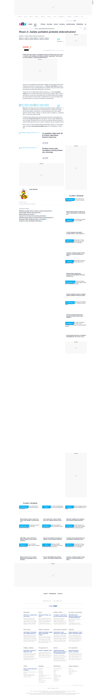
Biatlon (47, 615)
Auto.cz (30, 16)
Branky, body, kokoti (32, 668)
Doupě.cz (43, 16)
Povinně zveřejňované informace (70, 694)
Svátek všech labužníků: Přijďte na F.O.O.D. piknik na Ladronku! (75, 641)
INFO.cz (28, 616)
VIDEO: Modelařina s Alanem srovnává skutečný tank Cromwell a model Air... (75, 654)
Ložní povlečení (56, 679)
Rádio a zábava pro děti (73, 671)
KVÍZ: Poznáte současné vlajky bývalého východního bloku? (29, 657)
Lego (54, 672)
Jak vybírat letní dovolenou (74, 617)
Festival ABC (76, 651)
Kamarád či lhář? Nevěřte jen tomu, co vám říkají (32, 219)
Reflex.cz (49, 16)
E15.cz (25, 16)
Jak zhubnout (56, 615)
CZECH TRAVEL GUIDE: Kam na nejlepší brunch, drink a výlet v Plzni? (45, 653)
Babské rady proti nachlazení (60, 651)
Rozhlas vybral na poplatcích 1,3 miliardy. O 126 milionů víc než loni (60, 621)
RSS (57, 688)
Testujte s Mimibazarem (58, 668)
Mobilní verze (59, 600)
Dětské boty (56, 678)
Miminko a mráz (77, 616)
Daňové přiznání (57, 632)
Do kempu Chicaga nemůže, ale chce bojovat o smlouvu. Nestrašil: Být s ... (45, 621)
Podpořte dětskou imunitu (59, 650)
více (82, 16)
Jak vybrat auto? (41, 682)
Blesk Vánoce (26, 615)
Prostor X (26, 668)
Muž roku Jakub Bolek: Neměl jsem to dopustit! (30, 672)
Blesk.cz (20, 16)
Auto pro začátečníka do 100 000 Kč (45, 678)
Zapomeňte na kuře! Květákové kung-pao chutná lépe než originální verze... (75, 638)
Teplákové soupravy (57, 676)
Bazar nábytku (56, 680)
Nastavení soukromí (33, 694)
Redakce (53, 688)
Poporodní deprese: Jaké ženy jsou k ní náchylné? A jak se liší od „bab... (60, 660)
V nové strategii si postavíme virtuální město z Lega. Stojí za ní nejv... (75, 657)
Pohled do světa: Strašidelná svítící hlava (30, 221)
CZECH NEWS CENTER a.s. (44, 691)
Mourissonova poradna (73, 650)
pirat (22, 204)
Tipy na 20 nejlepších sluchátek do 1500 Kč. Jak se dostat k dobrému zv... (45, 637)
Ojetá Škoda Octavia (42, 680)
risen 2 (29, 204)
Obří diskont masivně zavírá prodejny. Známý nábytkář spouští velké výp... (60, 638)
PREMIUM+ (79, 24)
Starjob (70, 668)
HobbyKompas (41, 676)
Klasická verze (48, 600)
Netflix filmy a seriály (28, 651)
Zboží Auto (40, 679)
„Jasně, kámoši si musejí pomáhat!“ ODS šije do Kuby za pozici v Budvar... (30, 621)
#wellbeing (46, 650)
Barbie (55, 671)
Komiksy (62, 24)
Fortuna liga (26, 670)
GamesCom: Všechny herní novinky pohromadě (32, 216)
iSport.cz (36, 16)
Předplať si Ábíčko (69, 20)
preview (33, 204)
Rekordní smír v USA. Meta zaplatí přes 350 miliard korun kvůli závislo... (60, 636)
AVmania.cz (69, 16)
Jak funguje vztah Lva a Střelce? (44, 657)
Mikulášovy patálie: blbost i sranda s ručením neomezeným (35, 211)
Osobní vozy (41, 671)
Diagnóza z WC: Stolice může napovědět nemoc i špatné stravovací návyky (60, 656)
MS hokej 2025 (42, 615)
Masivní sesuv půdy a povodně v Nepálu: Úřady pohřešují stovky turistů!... (29, 619)
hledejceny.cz (41, 668)
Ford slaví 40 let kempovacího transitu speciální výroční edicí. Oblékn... (30, 641)
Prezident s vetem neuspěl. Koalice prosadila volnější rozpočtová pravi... (60, 641)
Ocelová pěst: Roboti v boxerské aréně (29, 212)
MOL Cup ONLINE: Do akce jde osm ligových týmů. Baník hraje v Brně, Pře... (45, 619)
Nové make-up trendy (62, 616)
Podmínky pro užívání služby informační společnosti (52, 693)
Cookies (77, 693)
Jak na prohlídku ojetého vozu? (44, 675)
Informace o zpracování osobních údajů (69, 693)
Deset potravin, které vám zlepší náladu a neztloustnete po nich (59, 658)
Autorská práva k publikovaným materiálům (34, 693)
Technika (49, 24)
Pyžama (55, 674)
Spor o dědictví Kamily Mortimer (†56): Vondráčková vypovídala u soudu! (60, 623)
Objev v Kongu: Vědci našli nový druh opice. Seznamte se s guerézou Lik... (75, 659)
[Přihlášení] (85, 28)
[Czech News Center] (55, 606)
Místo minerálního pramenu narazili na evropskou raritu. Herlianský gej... (30, 654)
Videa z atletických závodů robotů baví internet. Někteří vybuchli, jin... (45, 642)
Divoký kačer (33, 650)
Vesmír (56, 24)
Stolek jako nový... (72, 621)
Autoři (46, 593)
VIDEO (30, 24)
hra (20, 204)
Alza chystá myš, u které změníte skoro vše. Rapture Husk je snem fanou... (44, 640)
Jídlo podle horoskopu (77, 633)
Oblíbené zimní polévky (73, 632)
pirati (25, 204)
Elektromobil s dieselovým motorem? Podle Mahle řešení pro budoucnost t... (30, 636)
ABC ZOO (35, 25)
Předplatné (52, 593)
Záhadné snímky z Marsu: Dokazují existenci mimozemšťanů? (36, 217)
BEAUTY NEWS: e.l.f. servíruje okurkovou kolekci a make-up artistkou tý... (45, 655)
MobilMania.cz (62, 16)
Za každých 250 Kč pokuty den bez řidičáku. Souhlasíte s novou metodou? (30, 638)
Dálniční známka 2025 (30, 633)
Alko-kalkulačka (27, 632)
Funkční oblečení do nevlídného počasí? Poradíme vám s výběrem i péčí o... (75, 624)
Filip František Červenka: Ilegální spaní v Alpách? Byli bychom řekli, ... (30, 659)
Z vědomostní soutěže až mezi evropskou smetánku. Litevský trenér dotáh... (45, 623)
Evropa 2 (70, 674)
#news (50, 650)
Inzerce (60, 593)
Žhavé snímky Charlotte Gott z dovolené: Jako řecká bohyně (59, 619)
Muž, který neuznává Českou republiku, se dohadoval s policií (29, 675)
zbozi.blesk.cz (41, 674)
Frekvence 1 (71, 672)
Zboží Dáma (41, 672)
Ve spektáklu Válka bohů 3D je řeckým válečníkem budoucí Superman (52, 135)
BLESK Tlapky (27, 650)
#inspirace (41, 650)
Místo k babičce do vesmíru (26, 214)
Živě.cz (55, 16)
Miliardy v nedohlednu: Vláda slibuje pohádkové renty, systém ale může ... (30, 623)
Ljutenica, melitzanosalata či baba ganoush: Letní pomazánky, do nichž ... (75, 636)
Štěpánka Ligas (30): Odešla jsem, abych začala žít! (75, 620)
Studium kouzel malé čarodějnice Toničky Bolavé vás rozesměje (52, 150)
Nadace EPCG (64, 633)
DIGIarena (76, 16)
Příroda (43, 24)
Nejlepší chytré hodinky (43, 632)
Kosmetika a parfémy (57, 675)
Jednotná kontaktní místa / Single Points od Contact (55, 694)
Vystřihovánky (70, 24)
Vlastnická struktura (41, 694)
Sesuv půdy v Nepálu (27, 676)
